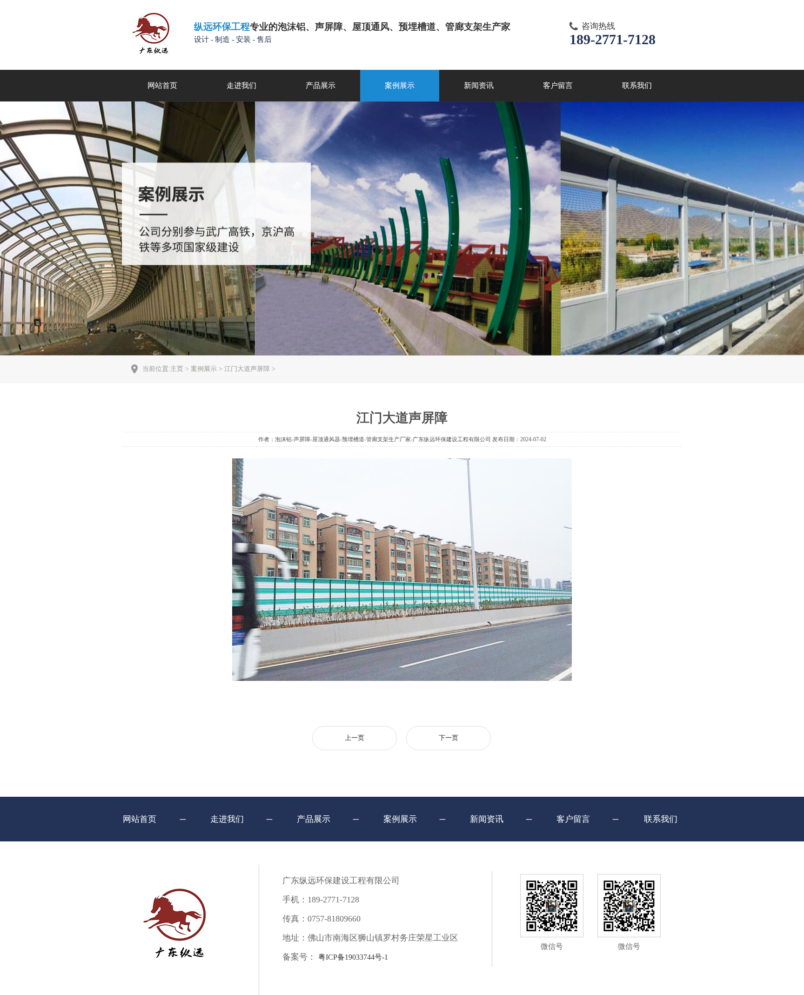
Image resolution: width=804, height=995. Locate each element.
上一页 (354, 737)
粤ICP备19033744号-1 (353, 957)
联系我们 (637, 85)
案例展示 (400, 85)
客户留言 (558, 85)
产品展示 (320, 85)
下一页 (448, 737)
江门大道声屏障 (247, 368)
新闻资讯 (479, 85)
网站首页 (162, 85)
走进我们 (241, 85)
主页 (176, 368)
